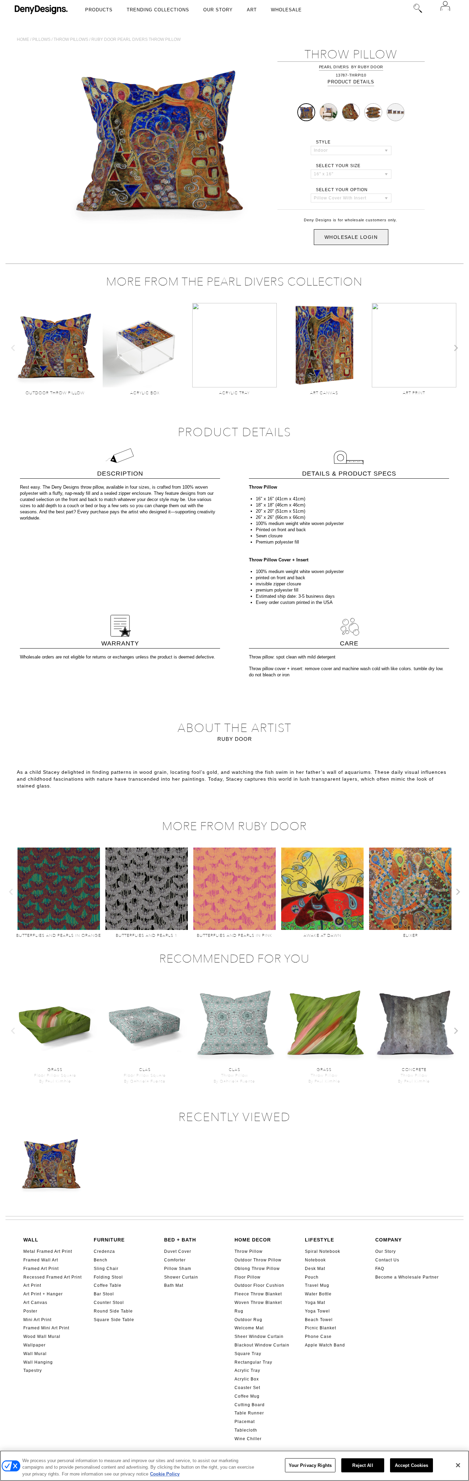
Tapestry (32, 1370)
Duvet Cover (177, 1251)
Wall (30, 1240)
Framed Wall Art (40, 1260)
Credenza (104, 1251)
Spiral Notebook (322, 1251)
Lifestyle (319, 1240)
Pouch (312, 1277)
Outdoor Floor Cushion (259, 1285)
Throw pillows (71, 39)
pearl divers (334, 67)
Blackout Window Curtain (262, 1345)
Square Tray (248, 1353)
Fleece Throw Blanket (258, 1294)
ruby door (370, 67)
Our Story (218, 9)
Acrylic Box (247, 1379)
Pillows (41, 39)
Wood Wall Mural (41, 1336)
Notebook (315, 1260)
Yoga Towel (317, 1311)
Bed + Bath (180, 1240)
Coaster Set (247, 1387)
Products (99, 9)
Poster (30, 1311)
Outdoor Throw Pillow (258, 1260)
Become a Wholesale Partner (407, 1277)
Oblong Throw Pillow (257, 1268)
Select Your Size (338, 165)
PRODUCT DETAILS (351, 81)
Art (252, 9)
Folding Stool (108, 1277)
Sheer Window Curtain (259, 1336)
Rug (239, 1311)
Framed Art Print (41, 1268)
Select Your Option (342, 189)
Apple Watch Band (325, 1345)
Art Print (32, 1285)
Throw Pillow (249, 1251)
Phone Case (318, 1336)
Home (23, 39)
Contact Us (387, 1260)
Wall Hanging (38, 1362)
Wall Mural (35, 1353)
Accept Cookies (411, 1465)
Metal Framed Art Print (47, 1251)
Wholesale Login (351, 237)
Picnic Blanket (320, 1328)
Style (323, 142)
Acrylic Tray (247, 1370)
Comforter (175, 1260)
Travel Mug (317, 1285)
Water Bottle (318, 1294)
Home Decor (253, 1240)
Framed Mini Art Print (46, 1328)
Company (388, 1240)
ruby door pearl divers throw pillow (136, 39)
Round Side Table (113, 1311)
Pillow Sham (177, 1268)
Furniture (109, 1240)
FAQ (379, 1268)
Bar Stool (104, 1294)
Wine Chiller (248, 1438)
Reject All (362, 1465)
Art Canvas (35, 1302)
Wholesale (286, 9)
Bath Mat (173, 1285)
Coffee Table (108, 1285)
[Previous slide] (13, 348)
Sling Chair (106, 1268)
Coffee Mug (247, 1396)
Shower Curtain (181, 1277)
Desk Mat (315, 1268)
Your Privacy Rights (310, 1465)
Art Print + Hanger (43, 1294)
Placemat (245, 1421)
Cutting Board (250, 1404)
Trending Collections (158, 9)
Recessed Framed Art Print (52, 1277)
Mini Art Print (37, 1319)
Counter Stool (109, 1302)
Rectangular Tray (253, 1362)
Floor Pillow (248, 1277)
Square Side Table (114, 1319)
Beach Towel (319, 1319)
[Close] (458, 1465)
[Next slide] (455, 348)
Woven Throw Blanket (258, 1302)
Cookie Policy (165, 1474)
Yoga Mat (315, 1302)
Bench (100, 1260)
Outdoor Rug (248, 1319)
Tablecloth (246, 1430)
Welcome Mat (249, 1328)
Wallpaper (34, 1345)
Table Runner (249, 1413)
